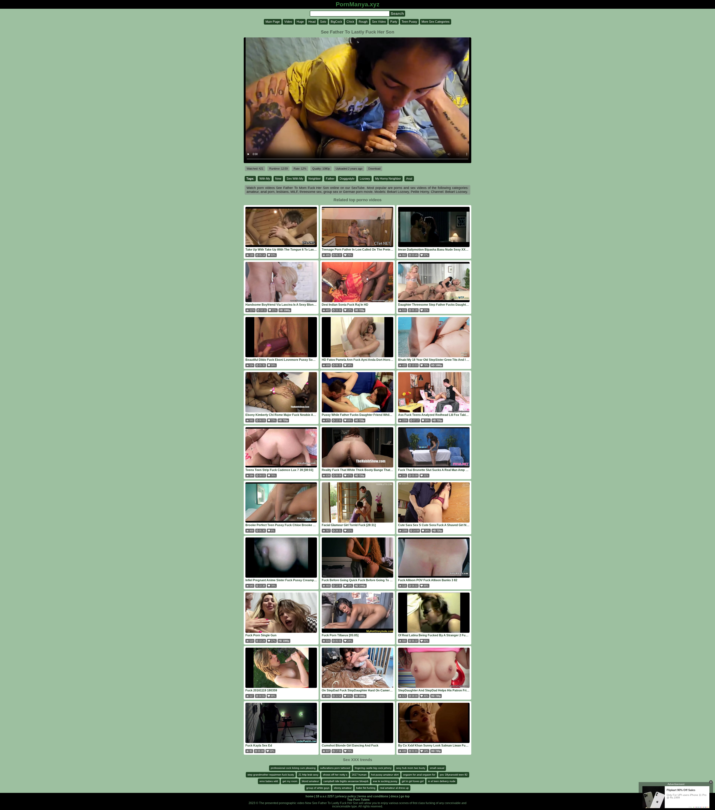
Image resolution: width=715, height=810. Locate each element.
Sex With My (295, 178)
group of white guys (317, 787)
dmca (394, 796)
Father (330, 178)
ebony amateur (343, 787)
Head (312, 21)
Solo (323, 21)
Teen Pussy (409, 21)
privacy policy (346, 796)
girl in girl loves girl (413, 781)
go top (405, 796)
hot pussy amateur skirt (385, 774)
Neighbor (314, 178)
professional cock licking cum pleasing (293, 767)
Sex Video (379, 21)
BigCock (336, 21)
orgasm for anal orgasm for (419, 774)
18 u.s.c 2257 (325, 796)
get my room (289, 781)
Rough (363, 21)
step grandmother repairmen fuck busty (270, 774)
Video (288, 21)
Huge (300, 21)
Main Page (273, 21)
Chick (350, 21)
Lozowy (365, 178)
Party (393, 21)
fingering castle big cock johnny (373, 767)
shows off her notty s (335, 774)
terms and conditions (373, 796)
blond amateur (310, 781)
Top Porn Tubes (358, 799)
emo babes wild (269, 781)
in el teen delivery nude (441, 781)
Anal (409, 178)
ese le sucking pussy (385, 781)
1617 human (359, 774)
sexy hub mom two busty (410, 767)
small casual (437, 767)
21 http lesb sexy (308, 774)
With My (264, 178)
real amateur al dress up (394, 787)
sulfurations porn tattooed (335, 767)
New (278, 178)
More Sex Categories (435, 21)
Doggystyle (347, 178)
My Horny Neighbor (388, 178)
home (310, 796)
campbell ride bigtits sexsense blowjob (345, 781)
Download (374, 168)
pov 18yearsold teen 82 (454, 774)
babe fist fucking (365, 787)
